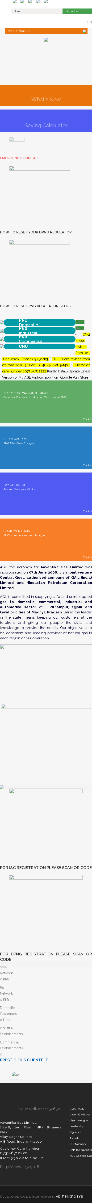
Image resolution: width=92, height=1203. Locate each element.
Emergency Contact (20, 158)
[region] (46, 60)
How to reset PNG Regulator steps (35, 306)
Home (17, 11)
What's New (46, 99)
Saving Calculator (46, 125)
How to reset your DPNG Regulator (36, 232)
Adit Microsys (69, 1196)
